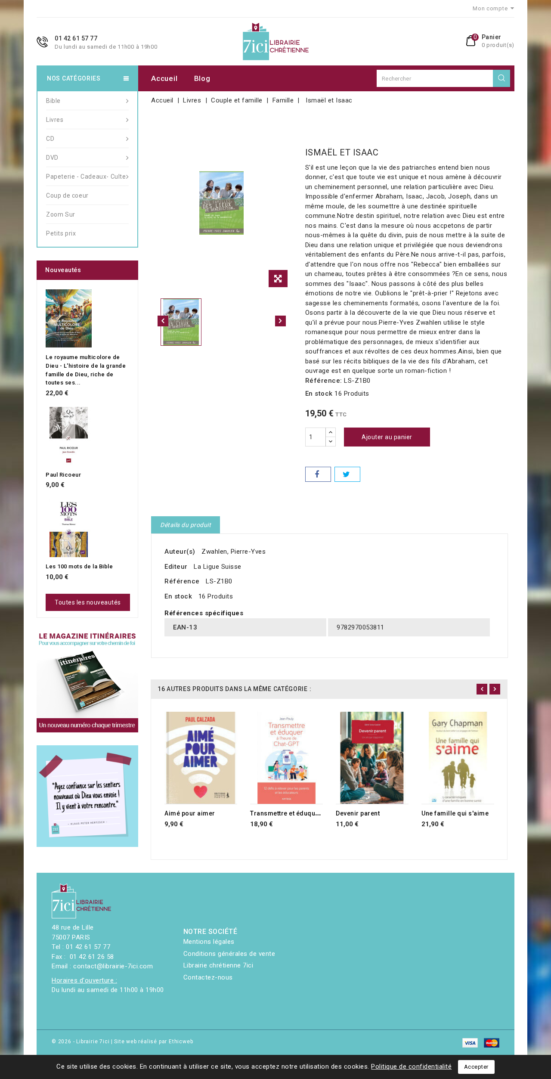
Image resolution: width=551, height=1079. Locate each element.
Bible (53, 100)
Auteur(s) (179, 551)
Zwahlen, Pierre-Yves (233, 551)
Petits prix (61, 233)
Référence (182, 581)
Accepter (476, 1066)
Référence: (323, 380)
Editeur (176, 567)
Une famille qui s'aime (455, 813)
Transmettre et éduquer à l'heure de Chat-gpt (318, 813)
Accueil (164, 78)
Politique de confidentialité (411, 1066)
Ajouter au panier (387, 437)
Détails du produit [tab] (185, 524)
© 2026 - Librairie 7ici (81, 1042)
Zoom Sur (60, 214)
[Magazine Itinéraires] (87, 681)
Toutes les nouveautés (88, 602)
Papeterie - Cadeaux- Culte (86, 176)
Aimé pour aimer (189, 813)
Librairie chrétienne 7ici (218, 965)
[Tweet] (347, 474)
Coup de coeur (67, 195)
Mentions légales (209, 942)
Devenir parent (358, 813)
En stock (319, 393)
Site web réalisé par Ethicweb (153, 1042)
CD (50, 138)
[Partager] (318, 474)
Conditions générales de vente (229, 954)
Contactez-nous (208, 977)
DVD (52, 157)
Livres (55, 119)
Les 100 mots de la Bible (79, 566)
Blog (202, 78)
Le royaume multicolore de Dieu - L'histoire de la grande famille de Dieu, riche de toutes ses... (86, 370)
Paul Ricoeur (63, 474)
